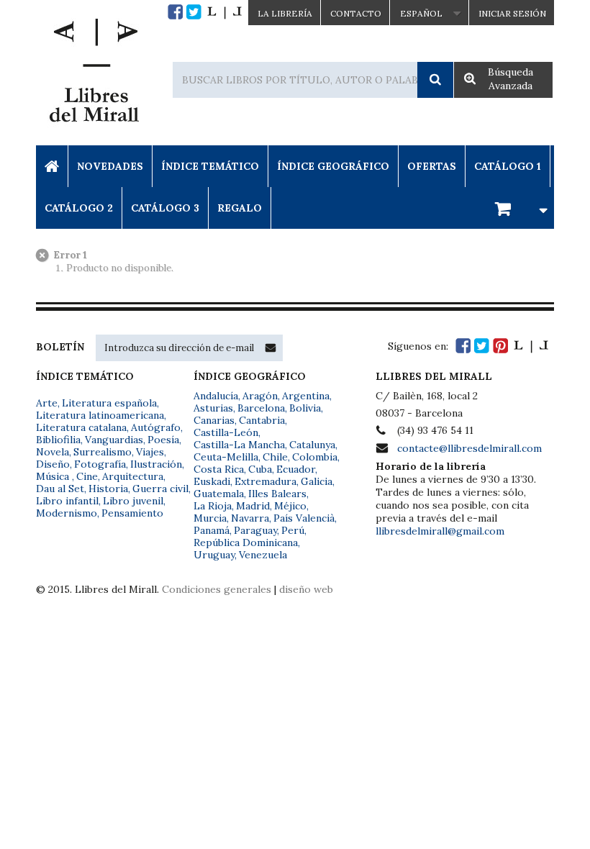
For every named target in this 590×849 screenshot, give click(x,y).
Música (54, 476)
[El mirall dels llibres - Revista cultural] (224, 11)
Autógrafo (156, 427)
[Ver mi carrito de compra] (519, 207)
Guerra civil (160, 488)
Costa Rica (219, 469)
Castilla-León (226, 432)
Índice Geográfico (333, 166)
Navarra (250, 518)
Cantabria (262, 420)
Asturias (213, 407)
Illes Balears (277, 493)
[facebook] (175, 11)
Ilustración (156, 464)
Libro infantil (67, 500)
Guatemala (219, 493)
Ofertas (431, 166)
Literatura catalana (81, 427)
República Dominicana (246, 542)
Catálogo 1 (507, 166)
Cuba (260, 469)
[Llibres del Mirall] (93, 74)
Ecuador (295, 469)
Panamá (212, 530)
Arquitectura (132, 476)
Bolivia (305, 407)
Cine (87, 476)
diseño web (306, 589)
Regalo (239, 207)
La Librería (285, 13)
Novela (52, 451)
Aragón (260, 395)
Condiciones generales (216, 589)
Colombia (314, 456)
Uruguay (214, 554)
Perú (292, 530)
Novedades (110, 166)
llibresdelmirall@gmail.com (440, 531)
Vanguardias (114, 439)
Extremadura (265, 481)
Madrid (253, 505)
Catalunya (312, 444)
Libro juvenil (133, 500)
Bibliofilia (58, 439)
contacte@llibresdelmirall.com (469, 448)
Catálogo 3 (165, 207)
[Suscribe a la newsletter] (271, 347)
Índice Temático (210, 166)
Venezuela (263, 554)
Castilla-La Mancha (239, 444)
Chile (275, 456)
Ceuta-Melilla (226, 456)
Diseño (53, 464)
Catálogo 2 (79, 207)
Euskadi (212, 481)
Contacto (355, 13)
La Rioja (213, 505)
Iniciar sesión (512, 13)
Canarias (214, 420)
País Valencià (304, 518)
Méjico (290, 505)
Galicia (316, 481)
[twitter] (193, 11)
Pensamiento (132, 513)
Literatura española (109, 402)
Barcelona (261, 407)
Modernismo (66, 513)
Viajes (150, 451)
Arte (47, 402)
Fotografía (100, 464)
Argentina (306, 395)
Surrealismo (102, 451)
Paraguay (255, 530)
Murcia (210, 518)
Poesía (163, 439)
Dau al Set (60, 488)
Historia (108, 488)
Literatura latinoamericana (100, 415)
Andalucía (216, 395)
